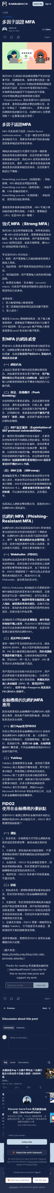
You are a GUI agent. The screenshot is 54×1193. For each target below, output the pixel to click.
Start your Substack (19, 1180)
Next (45, 1008)
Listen (48, 29)
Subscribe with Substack (29, 1152)
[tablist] (14, 1027)
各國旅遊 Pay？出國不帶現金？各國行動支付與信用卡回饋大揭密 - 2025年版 (22, 1073)
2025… (5, 1080)
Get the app (40, 1180)
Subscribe (38, 4)
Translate (8, 17)
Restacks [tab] (20, 1027)
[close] (46, 1097)
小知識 (5, 12)
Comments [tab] (9, 1027)
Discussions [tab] (23, 1062)
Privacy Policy (31, 1164)
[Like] (5, 37)
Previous (11, 1008)
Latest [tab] (13, 1062)
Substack (13, 1187)
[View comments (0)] (11, 37)
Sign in (48, 4)
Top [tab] (5, 1062)
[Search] (49, 1062)
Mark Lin (12, 28)
